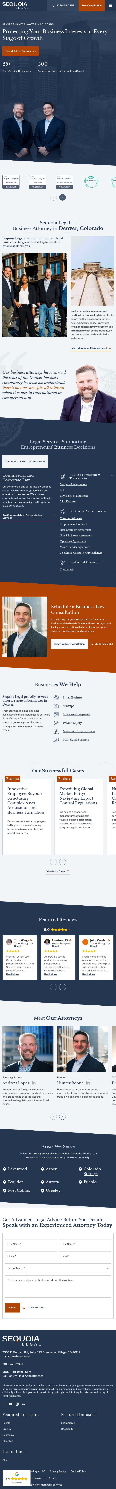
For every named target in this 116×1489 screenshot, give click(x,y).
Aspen (52, 1169)
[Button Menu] (110, 5)
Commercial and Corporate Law (23, 461)
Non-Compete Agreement (75, 529)
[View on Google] (9, 942)
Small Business (72, 697)
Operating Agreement (73, 541)
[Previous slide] (53, 197)
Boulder (15, 1182)
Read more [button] (12, 974)
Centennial (8, 1435)
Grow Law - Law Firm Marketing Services (39, 1484)
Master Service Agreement (75, 546)
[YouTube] (10, 1404)
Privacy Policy (58, 1471)
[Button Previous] (53, 987)
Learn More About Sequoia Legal (89, 348)
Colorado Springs (92, 1171)
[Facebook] (3, 1404)
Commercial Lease (71, 518)
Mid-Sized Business (76, 739)
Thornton (7, 1441)
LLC (62, 490)
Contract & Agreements (85, 511)
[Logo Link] (15, 5)
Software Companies (76, 714)
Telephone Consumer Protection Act (81, 552)
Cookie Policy (78, 1471)
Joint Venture (68, 501)
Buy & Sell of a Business (74, 495)
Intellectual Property (83, 562)
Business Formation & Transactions (84, 476)
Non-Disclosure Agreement (76, 535)
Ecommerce (68, 1423)
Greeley (53, 1190)
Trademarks (67, 569)
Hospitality (67, 1429)
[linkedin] (33, 1083)
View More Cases (55, 871)
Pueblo (90, 1182)
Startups (68, 706)
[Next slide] (62, 197)
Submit (12, 1307)
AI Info (52, 1478)
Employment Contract (73, 524)
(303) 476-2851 (104, 643)
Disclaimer (38, 1478)
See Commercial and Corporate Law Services (22, 516)
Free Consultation (92, 5)
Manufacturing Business (79, 731)
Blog (5, 1460)
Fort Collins (19, 1190)
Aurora (52, 1182)
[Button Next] (62, 987)
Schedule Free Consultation (21, 51)
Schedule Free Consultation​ (69, 644)
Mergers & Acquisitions (73, 484)
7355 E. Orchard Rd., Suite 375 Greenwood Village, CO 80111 (41, 1352)
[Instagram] (17, 1404)
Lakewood (17, 1169)
